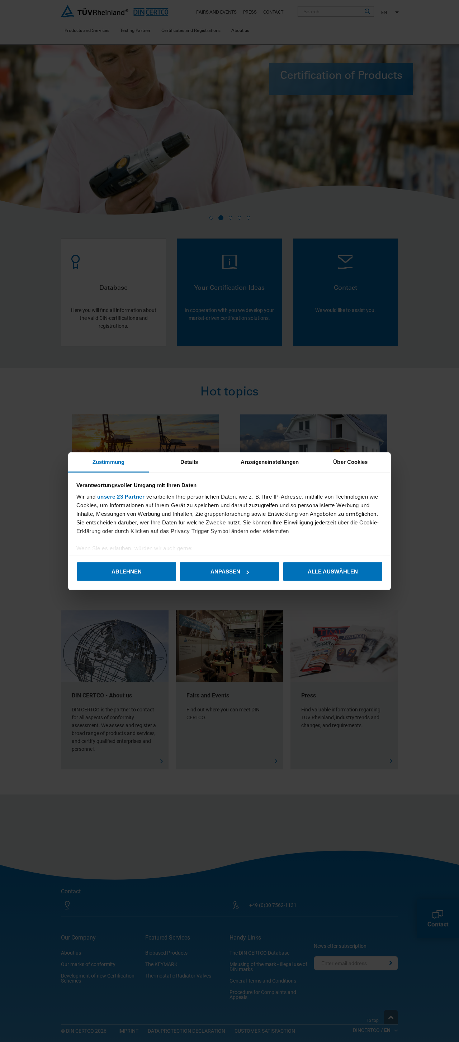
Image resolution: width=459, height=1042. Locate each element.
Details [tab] (189, 461)
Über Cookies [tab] (350, 461)
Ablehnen (127, 571)
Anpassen (225, 571)
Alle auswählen (333, 571)
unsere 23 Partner (121, 496)
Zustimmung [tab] (108, 461)
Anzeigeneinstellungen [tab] (270, 461)
